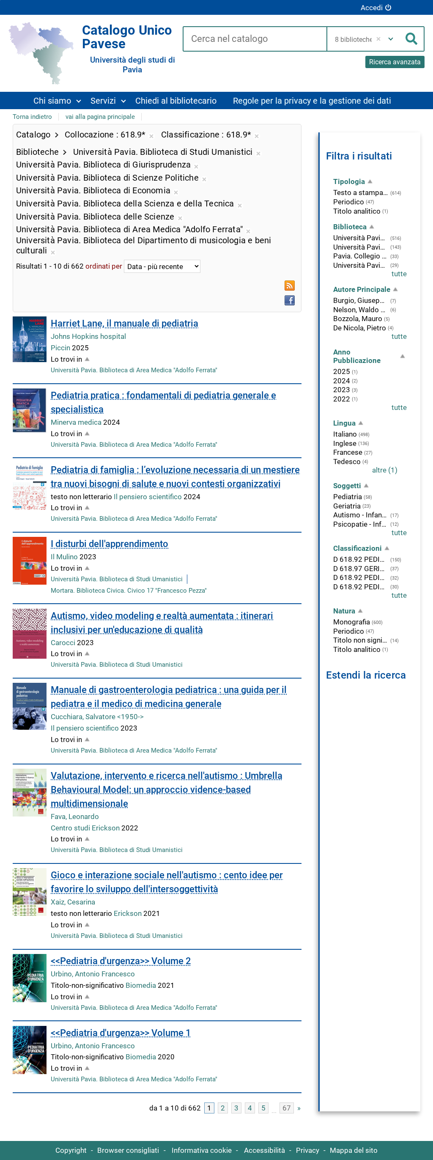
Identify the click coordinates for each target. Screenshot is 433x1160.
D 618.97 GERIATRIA (361, 568)
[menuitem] (57, 100)
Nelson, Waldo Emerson (361, 309)
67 (286, 1108)
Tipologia (349, 181)
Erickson (128, 913)
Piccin (61, 348)
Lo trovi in (66, 359)
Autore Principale (361, 289)
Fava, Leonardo (75, 816)
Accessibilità (264, 1150)
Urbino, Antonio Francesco (93, 974)
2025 (341, 371)
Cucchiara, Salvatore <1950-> (97, 716)
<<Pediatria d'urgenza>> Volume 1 (121, 1033)
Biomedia (142, 985)
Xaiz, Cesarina (73, 902)
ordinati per (103, 266)
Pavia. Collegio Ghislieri (361, 256)
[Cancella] (378, 39)
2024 (341, 381)
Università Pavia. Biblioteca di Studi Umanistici (117, 579)
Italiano (345, 434)
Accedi (372, 7)
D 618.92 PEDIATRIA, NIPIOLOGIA (361, 587)
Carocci (64, 642)
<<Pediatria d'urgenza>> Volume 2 (121, 961)
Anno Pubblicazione (357, 356)
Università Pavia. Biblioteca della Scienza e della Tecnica (361, 265)
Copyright (71, 1150)
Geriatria (347, 506)
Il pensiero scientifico (149, 496)
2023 (341, 389)
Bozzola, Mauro (357, 318)
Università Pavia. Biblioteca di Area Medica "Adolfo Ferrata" (134, 370)
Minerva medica (77, 422)
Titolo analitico (357, 211)
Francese (347, 452)
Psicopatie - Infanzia (361, 524)
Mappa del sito (354, 1150)
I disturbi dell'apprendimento (109, 544)
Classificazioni (357, 548)
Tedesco (347, 461)
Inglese (344, 443)
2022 (341, 399)
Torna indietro (32, 117)
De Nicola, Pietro (359, 328)
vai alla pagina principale (100, 117)
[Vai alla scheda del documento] (30, 339)
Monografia (351, 622)
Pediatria (347, 496)
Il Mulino (65, 557)
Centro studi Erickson (86, 828)
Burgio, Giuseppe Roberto (361, 300)
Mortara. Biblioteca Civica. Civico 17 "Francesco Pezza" (129, 590)
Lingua (344, 423)
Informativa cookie (202, 1150)
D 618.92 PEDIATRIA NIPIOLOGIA (361, 577)
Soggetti (347, 485)
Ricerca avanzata (395, 62)
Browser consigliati (128, 1150)
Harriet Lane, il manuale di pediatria (124, 323)
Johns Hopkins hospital (88, 336)
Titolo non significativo (361, 640)
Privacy (307, 1150)
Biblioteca (350, 227)
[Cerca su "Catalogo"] (254, 39)
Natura (344, 611)
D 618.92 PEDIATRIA (361, 559)
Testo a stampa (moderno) (361, 192)
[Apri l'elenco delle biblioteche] (390, 39)
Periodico (348, 202)
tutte (399, 273)
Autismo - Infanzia (361, 515)
